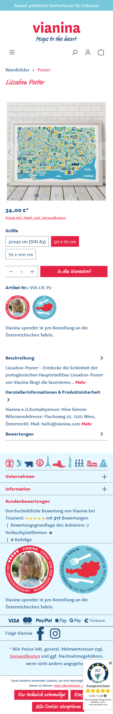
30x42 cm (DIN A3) (27, 241)
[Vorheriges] (9, 151)
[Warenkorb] (101, 52)
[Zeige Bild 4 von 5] (66, 195)
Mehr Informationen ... (69, 685)
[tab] (55, 369)
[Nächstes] (103, 151)
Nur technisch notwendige (41, 695)
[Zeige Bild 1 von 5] (37, 195)
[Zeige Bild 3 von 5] (56, 195)
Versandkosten (25, 655)
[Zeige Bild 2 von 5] (46, 195)
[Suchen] (74, 52)
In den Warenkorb (74, 271)
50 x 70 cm (65, 241)
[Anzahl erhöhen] (32, 271)
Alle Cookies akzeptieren (58, 707)
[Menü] (12, 52)
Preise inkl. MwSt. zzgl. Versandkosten (35, 217)
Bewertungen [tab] (19, 433)
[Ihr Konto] (87, 52)
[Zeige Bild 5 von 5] (76, 195)
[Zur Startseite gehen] (56, 32)
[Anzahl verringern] (11, 271)
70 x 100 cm (21, 254)
